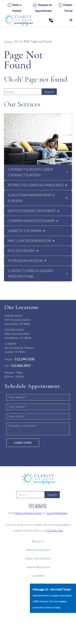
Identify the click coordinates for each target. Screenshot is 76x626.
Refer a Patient (16, 7)
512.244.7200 (55, 530)
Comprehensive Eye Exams (31, 221)
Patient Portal (67, 7)
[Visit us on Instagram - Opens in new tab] (31, 505)
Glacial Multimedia (56, 513)
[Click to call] (51, 20)
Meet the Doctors (38, 550)
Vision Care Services (38, 558)
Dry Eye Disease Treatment (32, 211)
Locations (38, 575)
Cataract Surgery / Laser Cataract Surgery (30, 172)
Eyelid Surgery (21, 251)
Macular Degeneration (29, 241)
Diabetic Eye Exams (25, 231)
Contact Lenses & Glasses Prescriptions (30, 274)
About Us (38, 541)
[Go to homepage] (18, 20)
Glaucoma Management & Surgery (31, 198)
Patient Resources (38, 567)
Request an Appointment (43, 7)
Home (8, 41)
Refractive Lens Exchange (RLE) (36, 185)
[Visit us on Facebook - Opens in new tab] (35, 505)
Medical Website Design (28, 513)
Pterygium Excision (25, 261)
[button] (71, 20)
